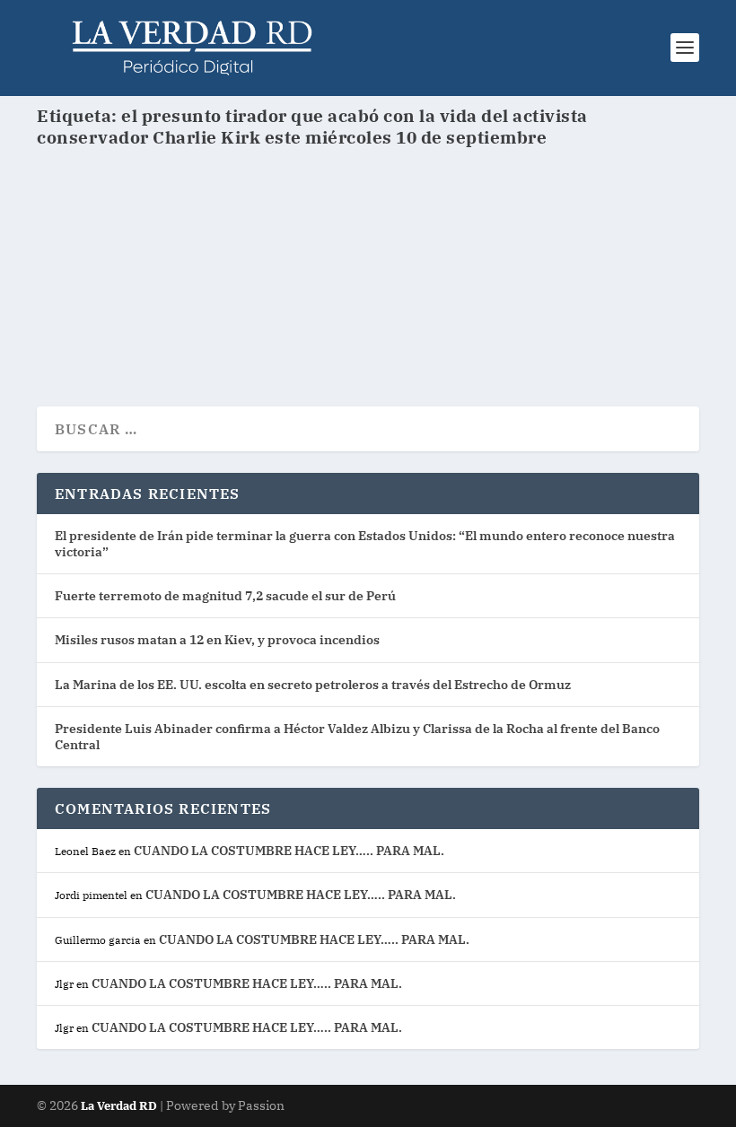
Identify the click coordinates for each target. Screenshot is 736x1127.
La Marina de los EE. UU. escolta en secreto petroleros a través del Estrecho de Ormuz (313, 685)
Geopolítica (239, 265)
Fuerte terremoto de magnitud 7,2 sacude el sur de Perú (225, 596)
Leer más (101, 327)
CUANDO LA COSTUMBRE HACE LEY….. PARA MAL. (289, 851)
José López (101, 265)
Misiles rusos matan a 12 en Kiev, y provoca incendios (217, 640)
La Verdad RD (120, 1106)
